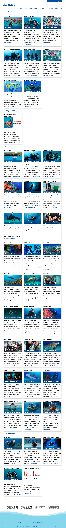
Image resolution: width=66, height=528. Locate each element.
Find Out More (7, 42)
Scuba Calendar (11, 8)
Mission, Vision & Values (23, 526)
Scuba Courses (22, 8)
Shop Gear (44, 8)
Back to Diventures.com (55, 8)
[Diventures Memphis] (9, 4)
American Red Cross (34, 8)
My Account (49, 1)
